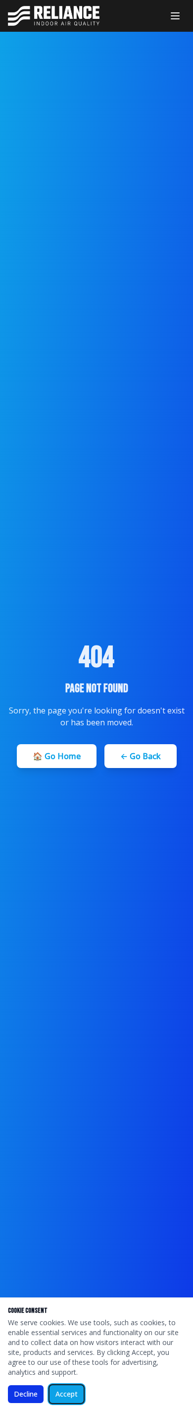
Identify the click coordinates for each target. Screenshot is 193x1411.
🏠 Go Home (57, 756)
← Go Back (140, 756)
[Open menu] (175, 16)
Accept (66, 1394)
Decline (26, 1394)
